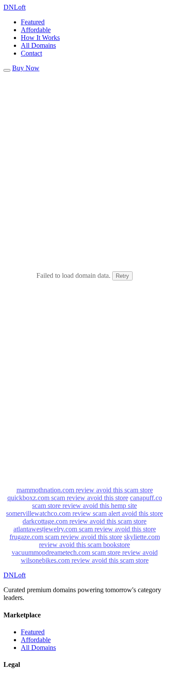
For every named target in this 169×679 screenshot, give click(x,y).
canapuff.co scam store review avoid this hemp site (97, 501)
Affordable (36, 29)
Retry (122, 276)
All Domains (38, 45)
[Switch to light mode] (6, 70)
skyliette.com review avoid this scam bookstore (99, 540)
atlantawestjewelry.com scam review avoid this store (84, 529)
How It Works (40, 37)
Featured (33, 22)
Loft (14, 7)
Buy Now (25, 68)
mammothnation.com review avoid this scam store (84, 490)
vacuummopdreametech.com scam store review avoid (85, 552)
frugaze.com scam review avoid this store (66, 537)
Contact (31, 53)
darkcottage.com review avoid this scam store (84, 521)
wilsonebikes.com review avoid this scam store (85, 560)
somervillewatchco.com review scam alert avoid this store (84, 513)
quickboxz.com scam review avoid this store (67, 497)
